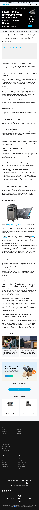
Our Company (19, 433)
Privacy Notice (28, 505)
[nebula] (24, 499)
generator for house (29, 319)
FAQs (6, 55)
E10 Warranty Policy (21, 464)
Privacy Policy (25, 485)
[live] (27, 5)
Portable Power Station (6, 431)
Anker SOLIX (19, 429)
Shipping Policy (20, 468)
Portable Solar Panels (5, 435)
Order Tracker (19, 431)
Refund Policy (23, 505)
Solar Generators (5, 433)
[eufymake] (19, 501)
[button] (28, 4)
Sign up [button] (19, 389)
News (3, 460)
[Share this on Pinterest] (15, 26)
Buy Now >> (7, 413)
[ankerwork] (31, 499)
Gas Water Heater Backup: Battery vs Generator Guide (28, 353)
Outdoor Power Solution (6, 446)
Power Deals (4, 429)
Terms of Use (19, 485)
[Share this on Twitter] (12, 26)
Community (4, 462)
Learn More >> (13, 413)
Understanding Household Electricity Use (13, 47)
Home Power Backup (18, 8)
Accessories (4, 442)
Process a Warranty (21, 466)
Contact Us (19, 435)
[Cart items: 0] (33, 5)
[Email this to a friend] (17, 26)
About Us (13, 505)
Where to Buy (4, 464)
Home (3, 8)
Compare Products (5, 450)
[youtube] (7, 491)
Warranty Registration (22, 462)
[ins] (9, 491)
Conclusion (7, 52)
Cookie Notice (23, 506)
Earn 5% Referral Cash (6, 468)
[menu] (36, 4)
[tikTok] (11, 491)
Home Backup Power (5, 444)
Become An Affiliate (5, 466)
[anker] (7, 499)
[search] (30, 4)
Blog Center (9, 8)
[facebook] (3, 491)
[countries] (28, 4)
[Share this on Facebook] (13, 26)
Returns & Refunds (21, 460)
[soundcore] (13, 499)
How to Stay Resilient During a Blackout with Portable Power (10, 353)
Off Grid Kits (4, 448)
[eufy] (19, 499)
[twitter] (5, 491)
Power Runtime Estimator (6, 452)
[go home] (5, 4)
